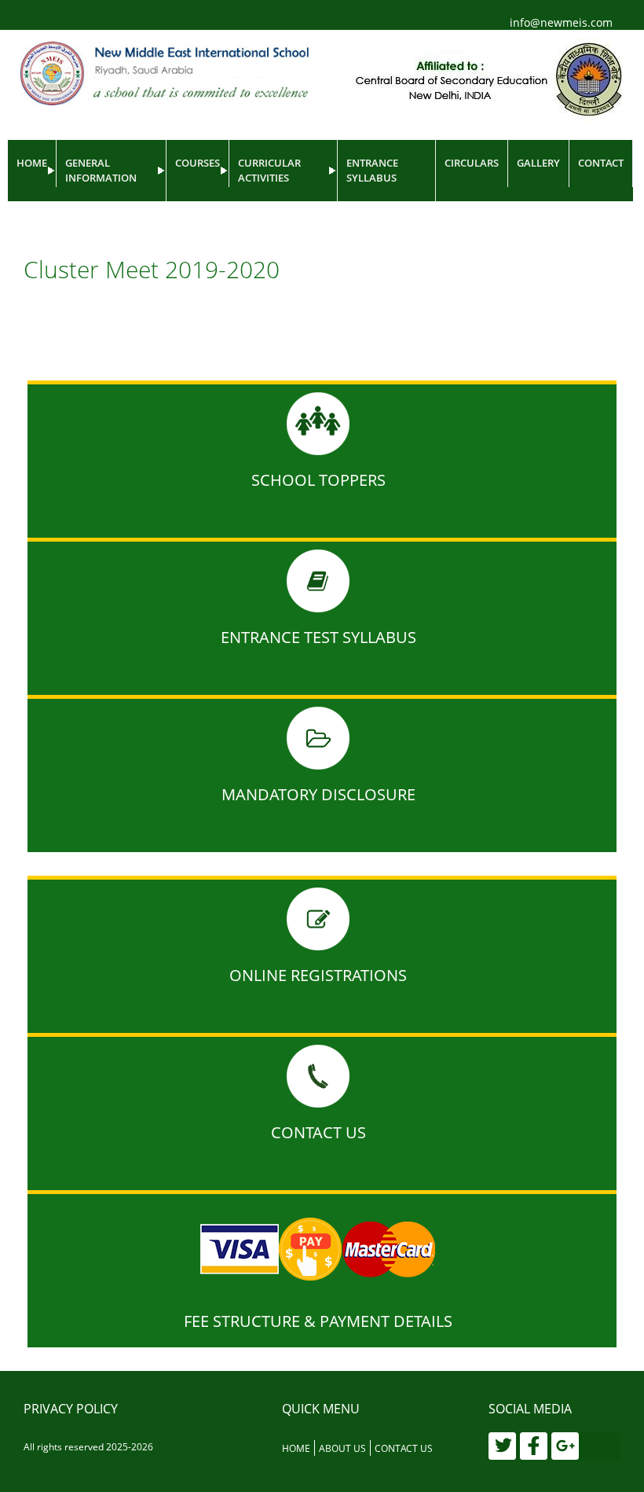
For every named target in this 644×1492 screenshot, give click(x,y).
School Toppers (318, 480)
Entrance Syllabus (372, 170)
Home (31, 163)
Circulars (472, 163)
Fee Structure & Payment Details (318, 1321)
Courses (197, 163)
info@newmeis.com (561, 22)
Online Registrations (318, 975)
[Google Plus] (565, 1446)
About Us (342, 1448)
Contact (601, 163)
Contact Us (318, 1132)
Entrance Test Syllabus (318, 637)
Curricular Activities (269, 170)
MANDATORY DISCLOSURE (318, 794)
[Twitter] (502, 1446)
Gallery (538, 163)
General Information (101, 170)
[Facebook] (533, 1446)
